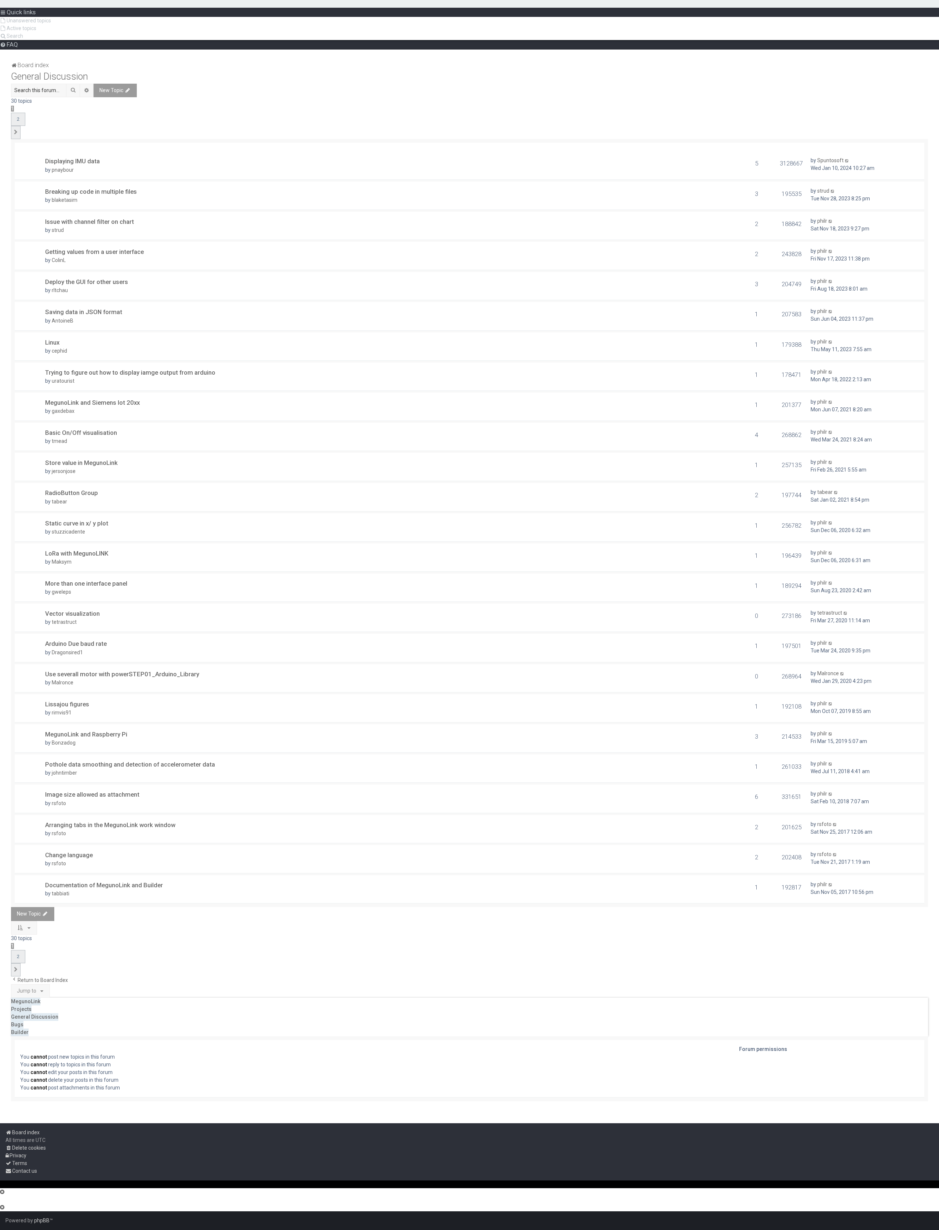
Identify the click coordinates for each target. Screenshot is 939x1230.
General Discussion (49, 76)
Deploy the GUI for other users (86, 281)
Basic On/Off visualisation (81, 432)
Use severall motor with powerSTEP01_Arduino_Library (122, 674)
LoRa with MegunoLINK (76, 553)
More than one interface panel (86, 583)
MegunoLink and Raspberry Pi (86, 734)
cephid (59, 351)
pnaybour (63, 170)
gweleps (61, 592)
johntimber (64, 773)
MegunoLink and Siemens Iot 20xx (92, 402)
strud (823, 191)
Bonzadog (64, 743)
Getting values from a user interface (94, 251)
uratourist (63, 381)
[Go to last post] (847, 160)
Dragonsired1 (67, 652)
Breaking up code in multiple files (91, 191)
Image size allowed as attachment (92, 794)
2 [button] (18, 119)
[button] (16, 132)
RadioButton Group (71, 492)
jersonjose (64, 471)
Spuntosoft (830, 160)
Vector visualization (72, 613)
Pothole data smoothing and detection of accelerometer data (130, 764)
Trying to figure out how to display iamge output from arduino (130, 372)
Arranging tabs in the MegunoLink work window (110, 825)
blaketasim (64, 200)
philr (822, 221)
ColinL (59, 260)
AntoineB (62, 321)
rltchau (60, 290)
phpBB (42, 1220)
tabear (59, 502)
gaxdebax (63, 411)
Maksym (62, 562)
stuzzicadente (68, 532)
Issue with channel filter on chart (89, 221)
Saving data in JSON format (83, 312)
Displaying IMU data (72, 161)
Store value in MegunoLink (81, 462)
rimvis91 (62, 713)
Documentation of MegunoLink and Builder (104, 885)
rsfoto (59, 803)
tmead (59, 441)
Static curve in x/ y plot (76, 523)
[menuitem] (25, 21)
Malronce (62, 682)
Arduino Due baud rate (76, 643)
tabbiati (60, 893)
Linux (52, 342)
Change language (69, 855)
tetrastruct (64, 622)
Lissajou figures (67, 704)
